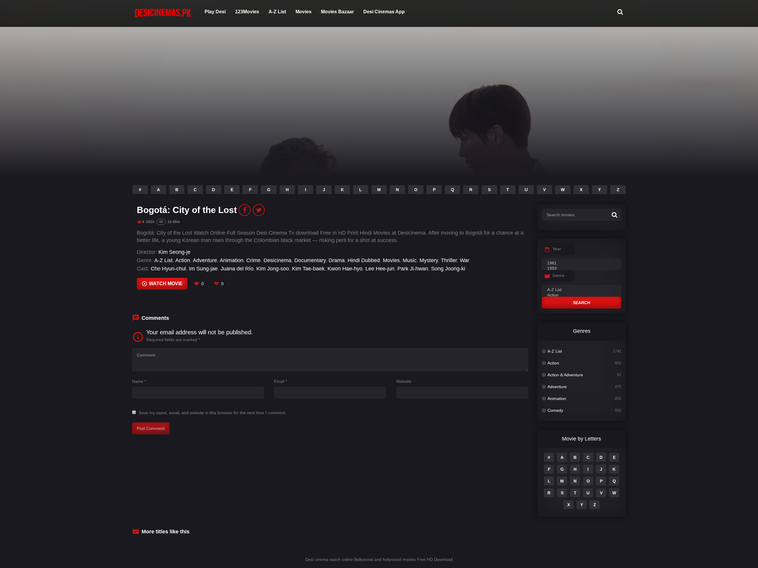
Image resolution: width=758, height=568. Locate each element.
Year (557, 248)
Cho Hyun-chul (168, 269)
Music (410, 260)
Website (403, 381)
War (464, 260)
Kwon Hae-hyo (344, 269)
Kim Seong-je (174, 252)
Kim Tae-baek (308, 269)
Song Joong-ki (448, 269)
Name (139, 381)
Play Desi (215, 11)
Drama (337, 260)
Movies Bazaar (337, 11)
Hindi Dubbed (364, 260)
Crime (253, 260)
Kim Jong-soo (272, 269)
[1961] (581, 263)
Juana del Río (237, 269)
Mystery (429, 260)
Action (182, 260)
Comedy (555, 410)
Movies (303, 11)
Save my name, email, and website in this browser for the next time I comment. (212, 412)
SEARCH (581, 302)
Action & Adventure (565, 374)
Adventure (205, 260)
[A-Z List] (581, 290)
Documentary (310, 260)
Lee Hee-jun (379, 269)
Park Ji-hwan (412, 269)
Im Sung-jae (203, 269)
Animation (231, 260)
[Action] (581, 295)
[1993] (581, 268)
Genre (558, 275)
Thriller (449, 260)
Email (280, 381)
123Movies (247, 11)
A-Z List (277, 11)
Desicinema (277, 260)
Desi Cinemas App (384, 11)
